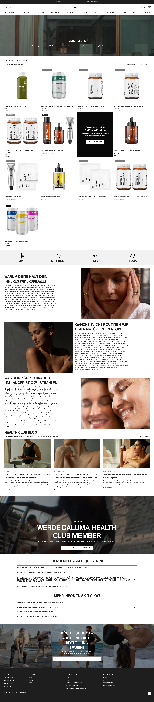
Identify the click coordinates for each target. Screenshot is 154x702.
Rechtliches (108, 674)
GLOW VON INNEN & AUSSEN (89, 1)
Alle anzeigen (145, 436)
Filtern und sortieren (15, 64)
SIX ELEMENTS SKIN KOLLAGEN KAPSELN (90, 106)
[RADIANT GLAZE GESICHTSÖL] (59, 176)
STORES (147, 12)
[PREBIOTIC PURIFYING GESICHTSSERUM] (132, 130)
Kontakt (69, 680)
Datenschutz (108, 683)
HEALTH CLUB (111, 12)
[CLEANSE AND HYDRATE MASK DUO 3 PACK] (95, 176)
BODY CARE (41, 12)
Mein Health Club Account (76, 688)
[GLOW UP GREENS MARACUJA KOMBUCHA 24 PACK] (59, 85)
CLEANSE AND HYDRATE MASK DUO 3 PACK (91, 197)
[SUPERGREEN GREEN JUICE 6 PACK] (22, 85)
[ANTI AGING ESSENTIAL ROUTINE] (59, 130)
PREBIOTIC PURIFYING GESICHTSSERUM (127, 150)
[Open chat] (149, 693)
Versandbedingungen (74, 683)
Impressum (107, 677)
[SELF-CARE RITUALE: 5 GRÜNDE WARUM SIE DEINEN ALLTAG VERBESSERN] (27, 453)
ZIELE (97, 12)
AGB (104, 680)
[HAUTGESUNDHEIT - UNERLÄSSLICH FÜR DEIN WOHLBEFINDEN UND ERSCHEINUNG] (77, 453)
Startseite (7, 60)
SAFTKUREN (55, 12)
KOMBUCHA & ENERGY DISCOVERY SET (17, 241)
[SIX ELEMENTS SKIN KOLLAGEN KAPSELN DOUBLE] (132, 176)
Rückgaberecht (72, 685)
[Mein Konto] (141, 7)
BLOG (124, 12)
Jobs (31, 677)
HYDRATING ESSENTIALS (12, 197)
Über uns (32, 674)
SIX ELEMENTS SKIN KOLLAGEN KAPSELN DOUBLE (130, 197)
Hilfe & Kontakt (72, 674)
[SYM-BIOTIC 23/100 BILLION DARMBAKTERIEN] (132, 85)
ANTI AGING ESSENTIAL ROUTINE (52, 150)
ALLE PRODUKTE (10, 12)
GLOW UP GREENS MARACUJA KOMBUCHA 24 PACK (57, 106)
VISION (135, 12)
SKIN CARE (26, 12)
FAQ (67, 677)
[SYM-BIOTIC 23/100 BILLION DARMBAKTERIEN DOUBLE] (22, 130)
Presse (31, 680)
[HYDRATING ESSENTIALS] (22, 176)
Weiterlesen (8, 490)
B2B (30, 683)
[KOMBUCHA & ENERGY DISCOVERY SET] (22, 221)
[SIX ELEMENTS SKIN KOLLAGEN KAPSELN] (95, 85)
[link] (95, 142)
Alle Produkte (16, 60)
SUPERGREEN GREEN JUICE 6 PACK (15, 106)
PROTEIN (85, 12)
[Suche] (145, 7)
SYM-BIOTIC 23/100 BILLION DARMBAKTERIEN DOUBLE (19, 151)
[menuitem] (11, 12)
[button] (70, 548)
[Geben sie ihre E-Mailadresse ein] (100, 658)
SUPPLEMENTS (71, 12)
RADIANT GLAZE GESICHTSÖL (51, 197)
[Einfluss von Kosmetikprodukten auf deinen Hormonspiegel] (126, 453)
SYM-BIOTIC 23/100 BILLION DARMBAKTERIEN (129, 106)
